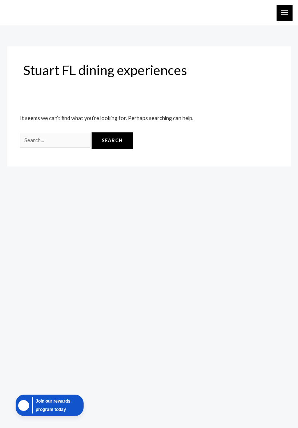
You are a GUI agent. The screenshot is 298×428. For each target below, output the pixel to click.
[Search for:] (56, 140)
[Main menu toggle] (285, 13)
